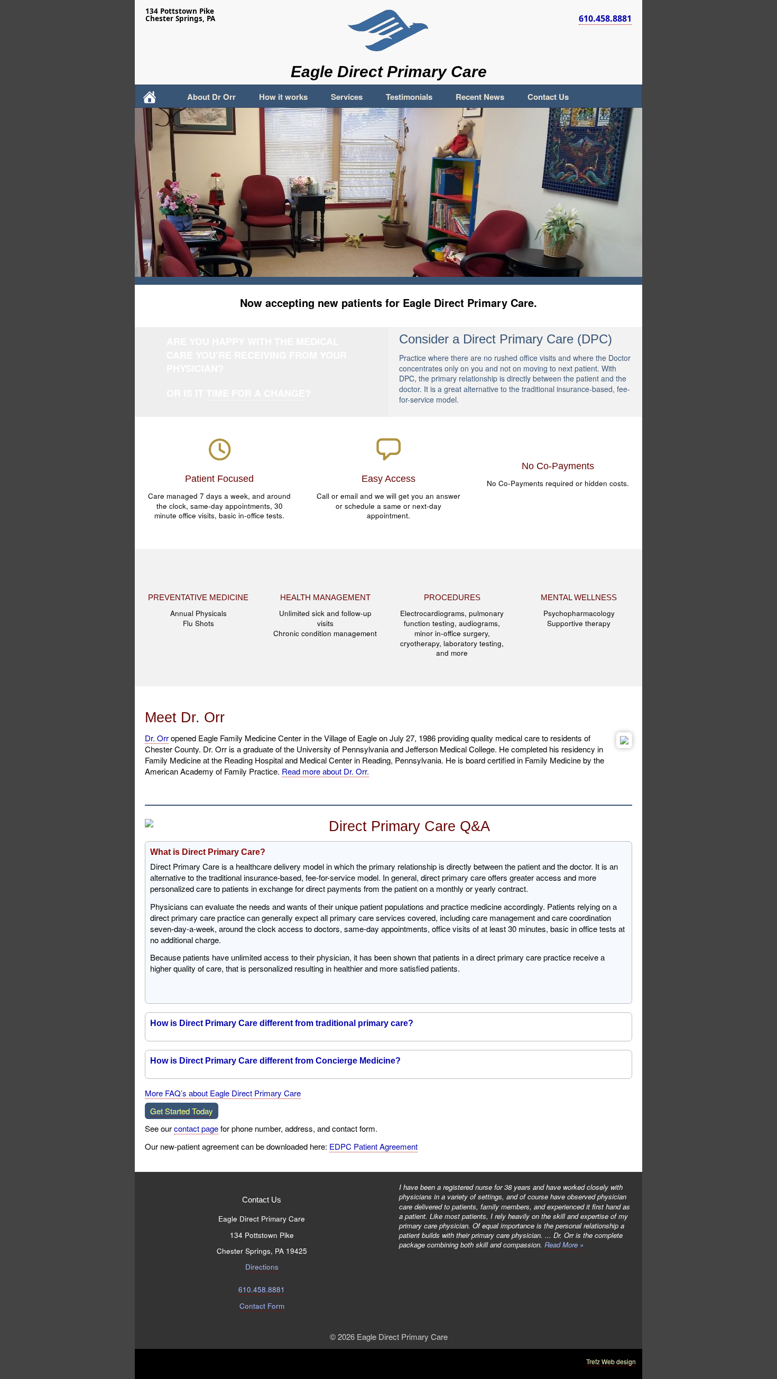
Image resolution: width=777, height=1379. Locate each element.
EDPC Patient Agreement (373, 1146)
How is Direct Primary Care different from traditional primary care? (281, 1023)
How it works (283, 97)
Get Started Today (181, 1110)
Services (347, 97)
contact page (196, 1128)
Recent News (480, 97)
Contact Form (261, 1306)
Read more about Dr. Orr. (325, 771)
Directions (262, 1267)
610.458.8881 (605, 18)
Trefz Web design (611, 1361)
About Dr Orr (211, 97)
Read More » (564, 1245)
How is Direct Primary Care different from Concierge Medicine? (275, 1060)
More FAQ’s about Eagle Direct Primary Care (223, 1092)
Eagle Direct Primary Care (389, 71)
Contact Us (548, 97)
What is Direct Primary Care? (207, 851)
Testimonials (409, 97)
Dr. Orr (157, 737)
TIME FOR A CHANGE (255, 393)
